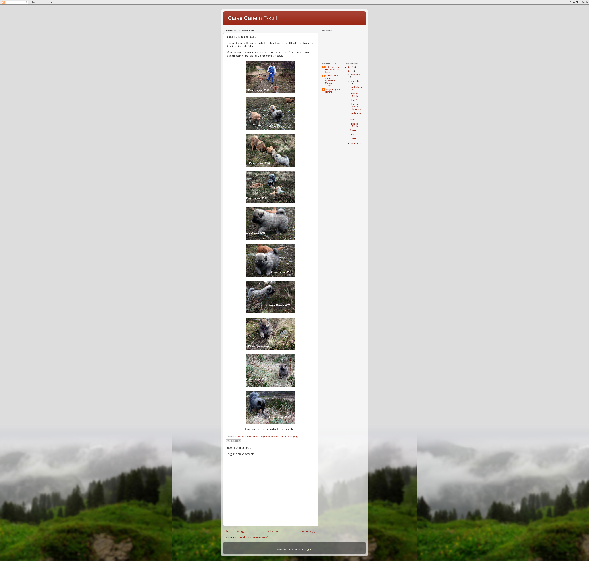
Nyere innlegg (235, 531)
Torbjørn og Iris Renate (332, 90)
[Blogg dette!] (230, 440)
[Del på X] (233, 440)
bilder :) (353, 100)
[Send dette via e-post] (227, 440)
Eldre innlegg (306, 531)
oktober (355, 143)
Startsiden (271, 531)
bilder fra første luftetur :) (355, 106)
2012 (351, 67)
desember (355, 75)
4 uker (353, 130)
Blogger (307, 549)
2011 (350, 71)
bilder (352, 120)
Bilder (352, 134)
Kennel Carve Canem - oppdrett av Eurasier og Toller (331, 81)
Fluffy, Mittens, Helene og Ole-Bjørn (332, 69)
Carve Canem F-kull (252, 18)
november (355, 81)
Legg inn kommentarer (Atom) (253, 537)
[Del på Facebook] (236, 440)
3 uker (353, 138)
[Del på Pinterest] (239, 440)
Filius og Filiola (354, 95)
